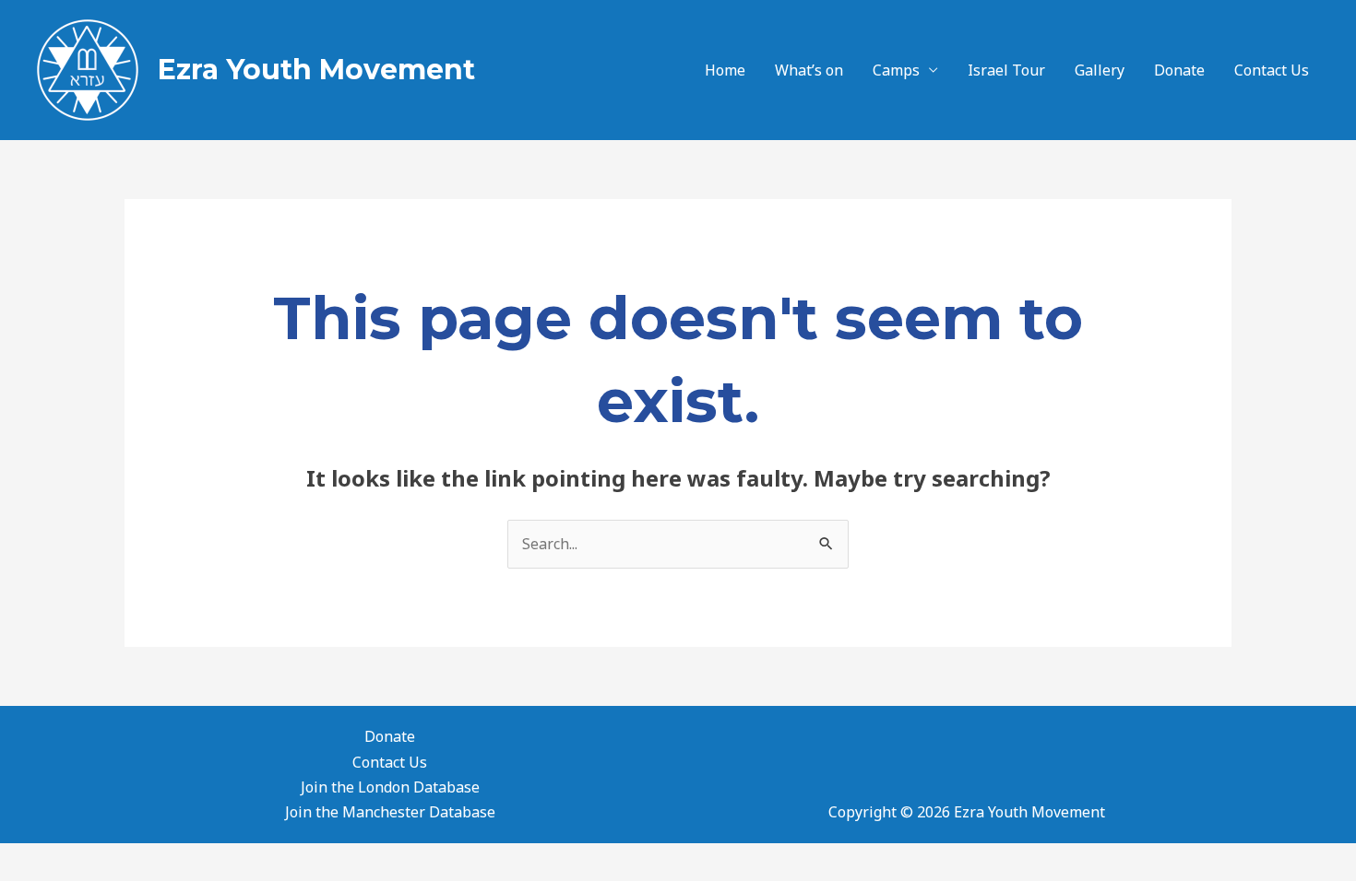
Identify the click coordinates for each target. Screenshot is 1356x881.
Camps (896, 70)
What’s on (809, 70)
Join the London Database (390, 787)
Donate (1179, 70)
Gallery (1099, 70)
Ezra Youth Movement (316, 70)
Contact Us (1271, 70)
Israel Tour (1006, 70)
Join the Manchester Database (390, 812)
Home (725, 70)
